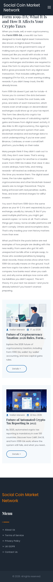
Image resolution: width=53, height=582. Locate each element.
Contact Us (11, 552)
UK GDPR (9, 546)
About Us (9, 529)
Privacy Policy (12, 541)
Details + (16, 368)
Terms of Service (14, 535)
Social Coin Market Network (22, 7)
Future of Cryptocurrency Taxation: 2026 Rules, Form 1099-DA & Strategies (24, 336)
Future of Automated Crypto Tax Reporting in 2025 (25, 421)
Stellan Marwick (17, 329)
